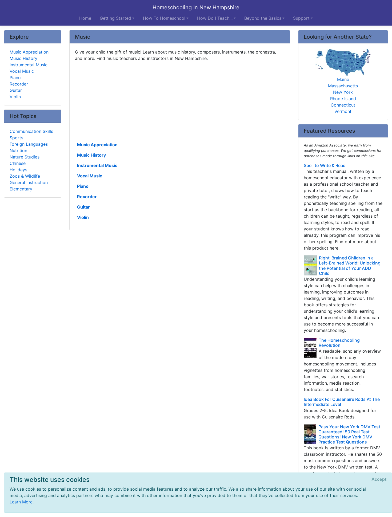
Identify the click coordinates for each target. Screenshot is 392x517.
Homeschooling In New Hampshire (196, 7)
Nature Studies (24, 157)
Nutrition (18, 150)
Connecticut (343, 105)
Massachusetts (343, 85)
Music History (91, 155)
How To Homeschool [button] (164, 18)
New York (343, 92)
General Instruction (29, 182)
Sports (16, 137)
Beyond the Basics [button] (262, 18)
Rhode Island (343, 98)
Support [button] (301, 18)
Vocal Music (89, 175)
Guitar (83, 207)
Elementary (21, 189)
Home (85, 18)
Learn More (21, 501)
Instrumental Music (97, 165)
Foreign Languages (29, 144)
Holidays (18, 169)
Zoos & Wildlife (25, 176)
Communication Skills (31, 131)
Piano (83, 186)
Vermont (342, 111)
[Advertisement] (180, 101)
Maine (343, 79)
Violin (83, 217)
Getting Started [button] (115, 18)
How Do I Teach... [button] (215, 18)
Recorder (87, 196)
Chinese (18, 163)
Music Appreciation (97, 144)
